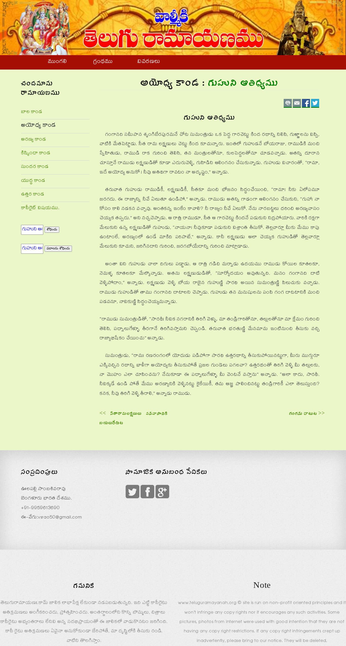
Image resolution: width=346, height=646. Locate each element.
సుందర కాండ (35, 167)
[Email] (297, 103)
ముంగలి (57, 62)
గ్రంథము (103, 62)
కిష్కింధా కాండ (35, 153)
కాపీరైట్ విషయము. (40, 208)
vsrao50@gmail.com (60, 518)
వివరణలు (148, 62)
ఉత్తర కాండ (32, 195)
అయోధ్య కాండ (38, 126)
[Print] (288, 103)
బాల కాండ (31, 112)
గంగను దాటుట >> (307, 414)
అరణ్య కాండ (33, 140)
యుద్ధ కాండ (33, 181)
